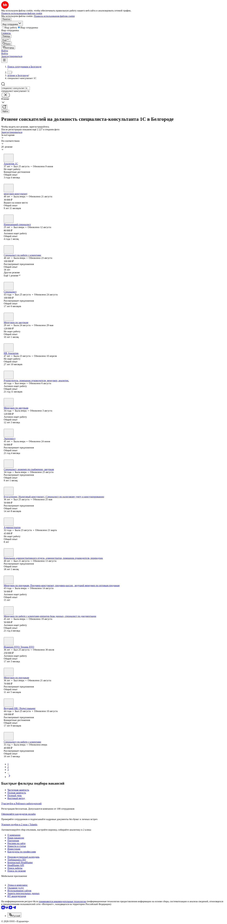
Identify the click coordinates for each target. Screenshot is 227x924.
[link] (6, 44)
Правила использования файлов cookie (54, 16)
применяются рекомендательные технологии (62, 901)
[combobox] (15, 88)
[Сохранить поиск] (4, 107)
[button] (4, 50)
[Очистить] (5, 95)
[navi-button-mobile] (4, 60)
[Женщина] (9, 188)
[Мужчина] (9, 158)
